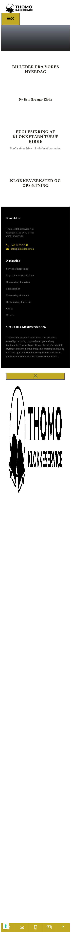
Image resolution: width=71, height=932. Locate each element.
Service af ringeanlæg (17, 268)
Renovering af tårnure (17, 295)
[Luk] (35, 376)
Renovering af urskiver (18, 282)
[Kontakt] (49, 927)
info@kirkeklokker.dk (22, 248)
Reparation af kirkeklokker (20, 275)
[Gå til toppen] (63, 927)
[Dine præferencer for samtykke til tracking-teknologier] (6, 926)
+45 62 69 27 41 (19, 245)
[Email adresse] (22, 927)
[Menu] (10, 19)
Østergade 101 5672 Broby (20, 232)
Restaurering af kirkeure (18, 302)
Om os (9, 308)
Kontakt (10, 315)
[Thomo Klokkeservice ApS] (19, 13)
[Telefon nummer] (35, 927)
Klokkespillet (13, 288)
